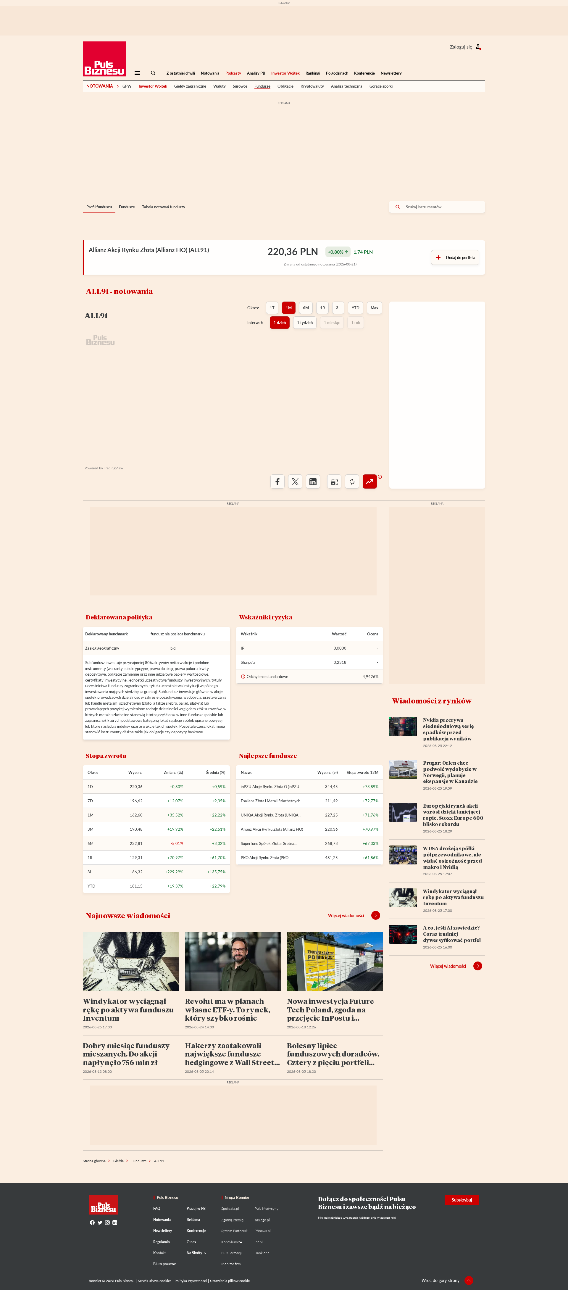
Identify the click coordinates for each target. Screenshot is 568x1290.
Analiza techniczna (346, 86)
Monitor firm (231, 1264)
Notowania (210, 73)
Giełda (118, 1161)
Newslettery (391, 73)
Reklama (193, 1219)
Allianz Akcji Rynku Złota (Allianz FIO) (272, 829)
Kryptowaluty (312, 86)
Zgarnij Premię (232, 1219)
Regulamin (161, 1242)
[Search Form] (153, 73)
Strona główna (94, 1161)
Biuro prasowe (164, 1264)
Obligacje (285, 86)
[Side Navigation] (137, 73)
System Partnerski (234, 1230)
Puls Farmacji (231, 1253)
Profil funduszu (99, 206)
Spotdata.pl (230, 1208)
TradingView (113, 468)
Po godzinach (337, 73)
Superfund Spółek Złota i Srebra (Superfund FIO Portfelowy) (267, 843)
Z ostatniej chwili (181, 73)
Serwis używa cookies (154, 1280)
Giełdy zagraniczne (190, 86)
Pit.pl (259, 1242)
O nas (191, 1242)
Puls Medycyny (266, 1208)
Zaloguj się (461, 46)
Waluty (219, 86)
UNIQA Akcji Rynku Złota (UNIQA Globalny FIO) (269, 815)
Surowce (240, 86)
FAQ (156, 1208)
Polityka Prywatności (191, 1280)
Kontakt (159, 1253)
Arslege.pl (262, 1219)
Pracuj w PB (196, 1208)
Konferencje (364, 73)
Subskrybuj (462, 1199)
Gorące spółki (381, 86)
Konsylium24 (231, 1242)
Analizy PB (256, 73)
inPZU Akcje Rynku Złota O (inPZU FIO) (270, 786)
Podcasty (233, 73)
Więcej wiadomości (346, 915)
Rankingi (313, 73)
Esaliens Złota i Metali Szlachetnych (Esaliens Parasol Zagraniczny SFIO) (270, 800)
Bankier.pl (262, 1253)
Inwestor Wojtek (285, 73)
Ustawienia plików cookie (230, 1280)
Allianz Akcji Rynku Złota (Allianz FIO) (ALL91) (149, 249)
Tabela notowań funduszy (163, 206)
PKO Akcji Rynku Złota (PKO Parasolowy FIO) (264, 857)
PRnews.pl (263, 1230)
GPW (127, 86)
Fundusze (262, 86)
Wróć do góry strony (440, 1280)
